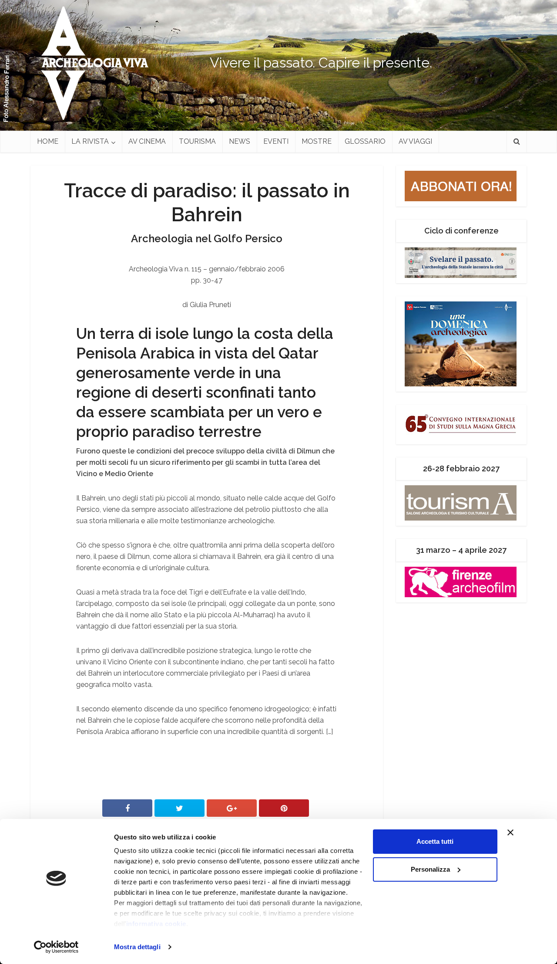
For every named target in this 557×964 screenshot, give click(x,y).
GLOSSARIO (365, 141)
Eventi (276, 141)
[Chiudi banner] (527, 832)
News (239, 141)
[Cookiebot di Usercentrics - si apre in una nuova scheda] (56, 947)
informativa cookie (156, 923)
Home (47, 141)
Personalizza (430, 869)
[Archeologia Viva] (91, 63)
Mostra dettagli (137, 946)
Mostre (317, 141)
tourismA (197, 141)
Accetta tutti (434, 841)
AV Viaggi (415, 141)
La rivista (90, 141)
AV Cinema (147, 141)
